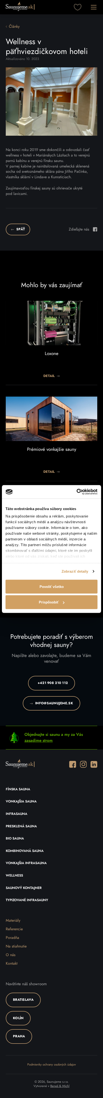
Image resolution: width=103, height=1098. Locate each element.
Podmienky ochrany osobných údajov (51, 1064)
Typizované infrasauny (27, 900)
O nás (10, 955)
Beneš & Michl (59, 1086)
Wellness (14, 875)
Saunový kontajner (24, 888)
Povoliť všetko (52, 586)
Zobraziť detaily (75, 571)
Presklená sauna (21, 826)
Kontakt (11, 963)
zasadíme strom (38, 740)
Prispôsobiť (49, 602)
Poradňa (12, 938)
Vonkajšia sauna (21, 801)
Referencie (14, 929)
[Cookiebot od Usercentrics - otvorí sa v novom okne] (76, 492)
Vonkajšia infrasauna (26, 863)
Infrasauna (16, 814)
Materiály (13, 920)
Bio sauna (15, 838)
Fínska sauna (18, 789)
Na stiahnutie (16, 946)
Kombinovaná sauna (25, 851)
